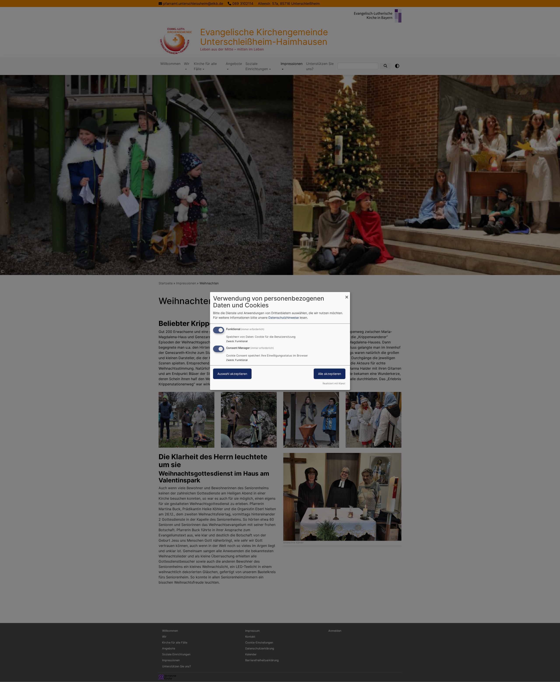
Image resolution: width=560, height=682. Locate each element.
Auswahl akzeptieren (232, 374)
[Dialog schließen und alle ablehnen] (346, 295)
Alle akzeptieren (329, 374)
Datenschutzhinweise (283, 317)
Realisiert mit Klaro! (334, 383)
